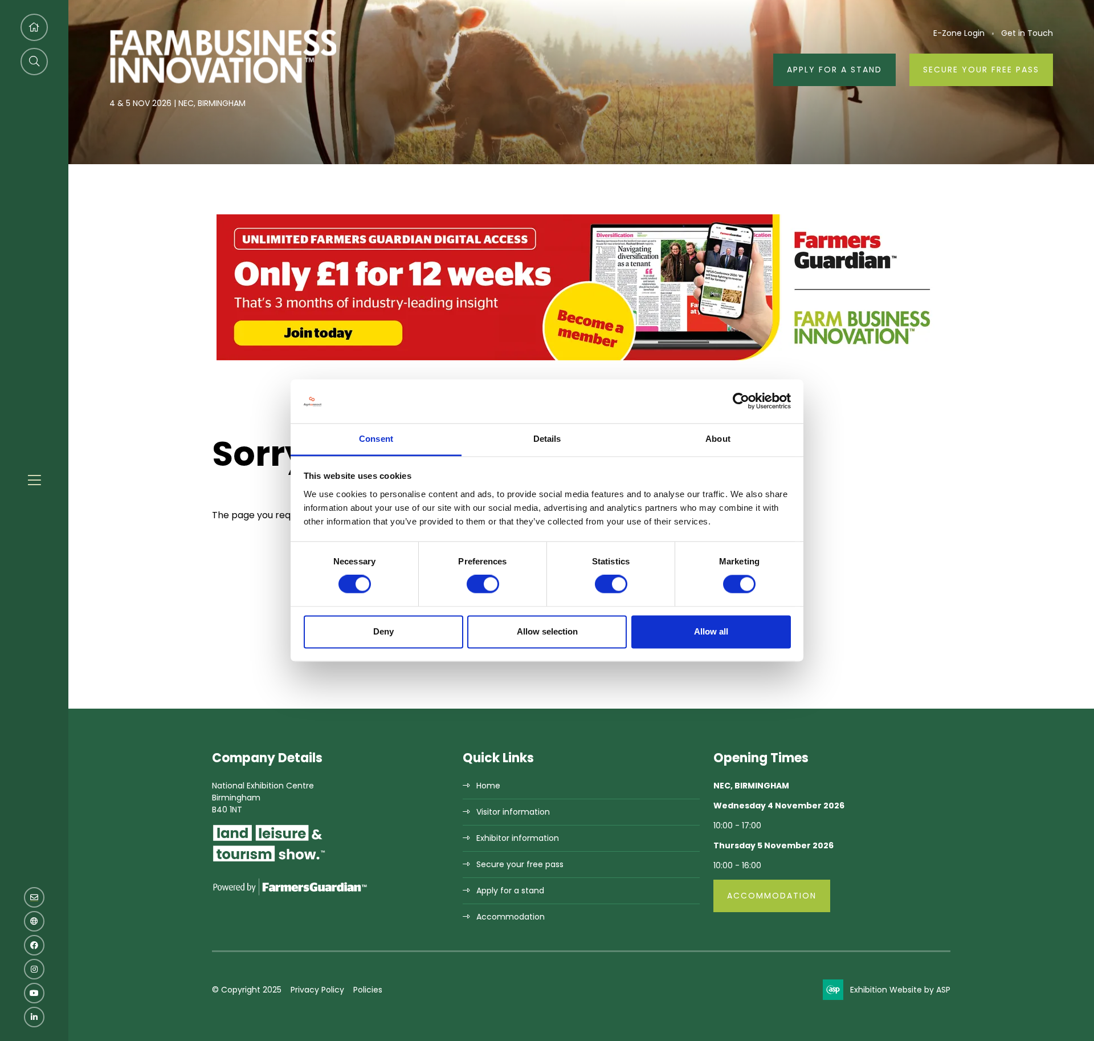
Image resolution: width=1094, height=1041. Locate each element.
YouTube (34, 993)
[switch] (483, 584)
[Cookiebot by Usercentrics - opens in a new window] (741, 401)
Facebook (34, 945)
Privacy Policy (317, 989)
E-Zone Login (959, 33)
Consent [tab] (376, 439)
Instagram (34, 969)
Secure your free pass (981, 69)
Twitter (34, 921)
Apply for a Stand (834, 69)
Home (488, 785)
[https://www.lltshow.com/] (269, 861)
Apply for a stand (510, 890)
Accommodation (510, 916)
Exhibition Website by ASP (900, 989)
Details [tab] (547, 439)
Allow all (711, 631)
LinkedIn (34, 1017)
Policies (367, 989)
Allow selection (547, 631)
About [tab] (717, 439)
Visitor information (513, 812)
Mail (34, 897)
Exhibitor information (517, 838)
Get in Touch (1027, 33)
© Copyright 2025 (246, 989)
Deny (383, 631)
